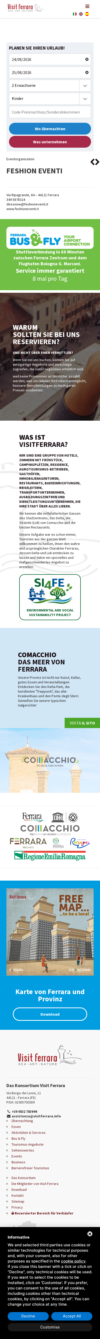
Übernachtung (22, 1120)
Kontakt (18, 1195)
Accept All (72, 1316)
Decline (28, 1316)
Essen (16, 1126)
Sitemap (18, 1201)
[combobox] (50, 86)
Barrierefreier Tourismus (30, 1168)
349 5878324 (15, 199)
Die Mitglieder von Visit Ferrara (35, 1183)
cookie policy (73, 1261)
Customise (50, 1327)
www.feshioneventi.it (22, 208)
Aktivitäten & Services (29, 1132)
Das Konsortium (24, 1177)
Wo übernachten (50, 128)
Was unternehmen (50, 141)
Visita (82, 722)
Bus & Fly (18, 1138)
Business (18, 1162)
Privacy (17, 1207)
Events (17, 1156)
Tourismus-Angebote (28, 1144)
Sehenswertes (23, 1150)
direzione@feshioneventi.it (27, 204)
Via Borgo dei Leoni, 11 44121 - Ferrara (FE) (23, 1095)
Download (50, 1014)
